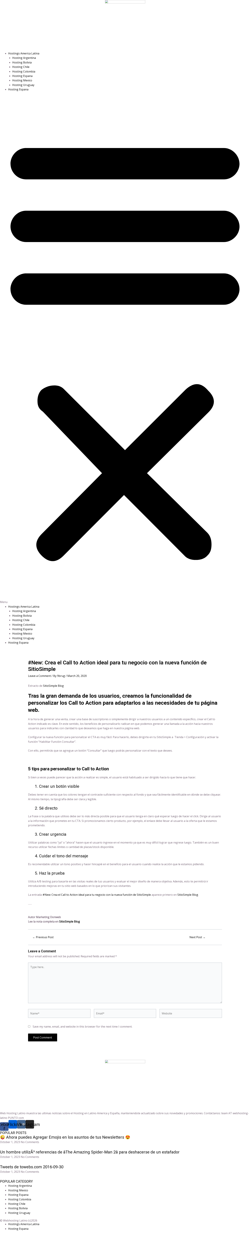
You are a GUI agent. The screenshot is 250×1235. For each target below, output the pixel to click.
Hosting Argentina (24, 58)
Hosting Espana (22, 76)
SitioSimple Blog (53, 686)
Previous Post (43, 937)
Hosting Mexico (22, 80)
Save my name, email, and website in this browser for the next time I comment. (82, 1026)
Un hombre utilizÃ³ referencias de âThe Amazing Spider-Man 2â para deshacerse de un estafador (90, 1152)
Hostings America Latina (23, 53)
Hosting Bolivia (22, 62)
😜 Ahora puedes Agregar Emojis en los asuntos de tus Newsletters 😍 (65, 1137)
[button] (125, 350)
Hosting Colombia (23, 71)
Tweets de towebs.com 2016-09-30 (31, 1167)
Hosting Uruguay (23, 85)
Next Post (197, 937)
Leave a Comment (39, 676)
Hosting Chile (20, 67)
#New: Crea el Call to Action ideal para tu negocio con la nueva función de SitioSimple (97, 895)
